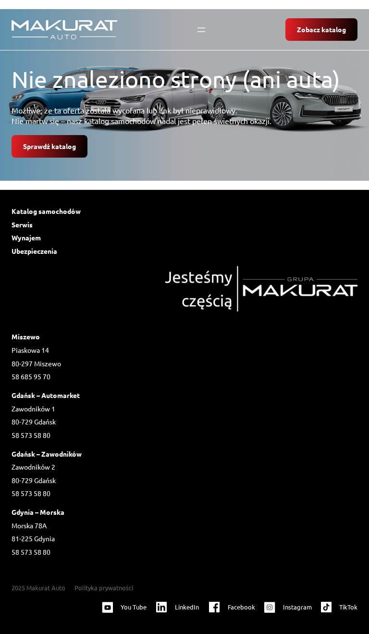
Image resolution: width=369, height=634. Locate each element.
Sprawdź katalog (49, 146)
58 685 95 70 (31, 376)
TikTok (348, 607)
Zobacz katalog (321, 29)
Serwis (22, 224)
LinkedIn (187, 607)
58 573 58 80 (31, 435)
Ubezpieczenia (34, 251)
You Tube (134, 607)
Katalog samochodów (46, 211)
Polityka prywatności (103, 588)
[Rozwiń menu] (201, 30)
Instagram (297, 607)
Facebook (241, 607)
